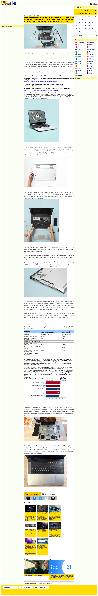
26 (86, 28)
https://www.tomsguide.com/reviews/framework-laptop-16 (42, 90)
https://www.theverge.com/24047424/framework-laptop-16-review (45, 76)
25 (82, 28)
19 (85, 25)
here (64, 58)
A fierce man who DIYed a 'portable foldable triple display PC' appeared (42, 547)
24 (79, 28)
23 (76, 28)
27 (89, 28)
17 (79, 25)
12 (85, 22)
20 (89, 25)
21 (92, 25)
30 (76, 31)
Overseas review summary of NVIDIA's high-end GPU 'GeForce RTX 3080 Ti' (42, 531)
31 (79, 31)
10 (79, 22)
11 (82, 22)
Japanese (42, 53)
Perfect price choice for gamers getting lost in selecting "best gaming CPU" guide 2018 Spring (30, 532)
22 (95, 25)
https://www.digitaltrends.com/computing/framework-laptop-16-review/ (46, 86)
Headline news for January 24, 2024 (33, 575)
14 (92, 22)
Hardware (39, 583)
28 (92, 28)
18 (82, 25)
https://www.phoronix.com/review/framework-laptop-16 (41, 81)
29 (95, 28)
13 (89, 22)
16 (76, 25)
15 (95, 22)
